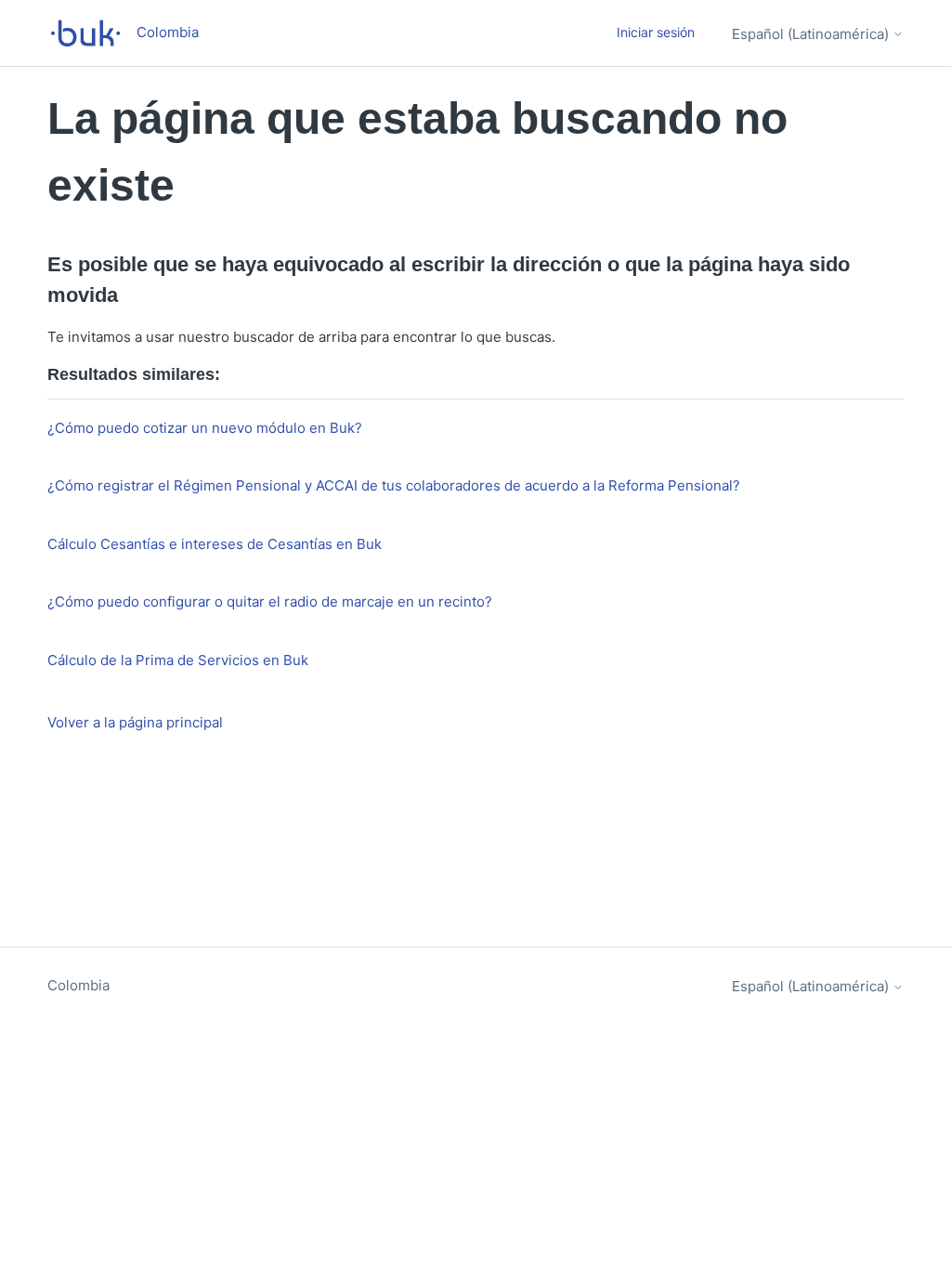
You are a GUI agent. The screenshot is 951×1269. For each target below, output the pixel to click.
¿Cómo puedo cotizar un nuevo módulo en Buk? (204, 428)
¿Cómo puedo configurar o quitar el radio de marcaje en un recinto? (269, 601)
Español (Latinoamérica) (812, 34)
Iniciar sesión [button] (656, 32)
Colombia (78, 985)
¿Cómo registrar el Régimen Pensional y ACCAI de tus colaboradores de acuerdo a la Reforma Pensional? (393, 485)
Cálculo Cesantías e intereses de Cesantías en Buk (214, 544)
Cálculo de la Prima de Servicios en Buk (177, 660)
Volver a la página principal (135, 722)
